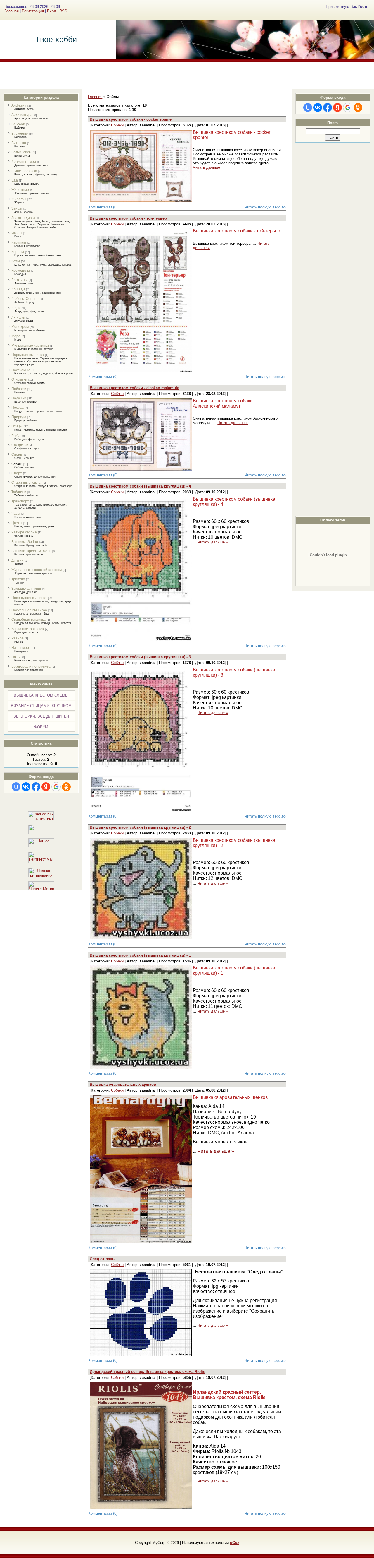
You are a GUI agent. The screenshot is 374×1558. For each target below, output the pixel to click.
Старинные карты (26, 482)
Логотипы (19, 280)
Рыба (15, 436)
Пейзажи (18, 389)
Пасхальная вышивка (29, 610)
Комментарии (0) (102, 207)
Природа (18, 417)
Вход (51, 11)
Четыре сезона (24, 532)
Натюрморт (21, 648)
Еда (14, 180)
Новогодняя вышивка (29, 598)
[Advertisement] (187, 75)
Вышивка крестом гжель (31, 551)
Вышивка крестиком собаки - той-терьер (128, 218)
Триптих (18, 579)
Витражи (18, 143)
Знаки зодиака (23, 218)
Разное (17, 638)
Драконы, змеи (23, 162)
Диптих (17, 560)
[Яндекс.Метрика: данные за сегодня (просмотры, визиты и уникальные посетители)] (41, 885)
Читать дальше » (208, 167)
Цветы (16, 523)
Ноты (15, 657)
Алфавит (18, 105)
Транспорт (20, 501)
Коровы (17, 252)
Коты (15, 261)
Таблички (18, 492)
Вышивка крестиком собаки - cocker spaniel (131, 119)
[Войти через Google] (56, 786)
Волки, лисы (21, 152)
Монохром (20, 327)
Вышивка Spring (24, 542)
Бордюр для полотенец (31, 666)
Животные (20, 190)
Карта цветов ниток (27, 629)
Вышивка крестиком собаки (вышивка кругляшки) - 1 (140, 955)
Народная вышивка (27, 355)
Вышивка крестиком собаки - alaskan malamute (134, 388)
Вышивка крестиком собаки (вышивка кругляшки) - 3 (140, 657)
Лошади (18, 289)
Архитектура (21, 115)
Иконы (16, 233)
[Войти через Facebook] (36, 786)
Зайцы (16, 208)
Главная (11, 11)
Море (15, 336)
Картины (18, 242)
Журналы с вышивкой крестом (36, 570)
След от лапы (102, 1259)
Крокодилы (20, 270)
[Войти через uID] (16, 786)
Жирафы (18, 199)
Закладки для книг (26, 588)
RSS (63, 11)
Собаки (16, 464)
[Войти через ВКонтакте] (26, 786)
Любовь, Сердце (25, 299)
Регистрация (33, 11)
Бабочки (18, 124)
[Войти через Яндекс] (45, 786)
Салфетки (19, 445)
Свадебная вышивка (28, 620)
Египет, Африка (24, 171)
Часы (15, 514)
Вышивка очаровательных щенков (123, 1084)
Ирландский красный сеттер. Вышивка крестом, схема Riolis (147, 1371)
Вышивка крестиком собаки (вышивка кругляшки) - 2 (140, 827)
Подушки (18, 398)
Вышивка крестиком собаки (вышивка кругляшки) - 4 (140, 486)
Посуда (17, 408)
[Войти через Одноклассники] (66, 786)
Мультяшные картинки (30, 345)
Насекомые (20, 370)
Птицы (16, 426)
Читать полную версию (265, 207)
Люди (15, 308)
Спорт (16, 473)
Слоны (17, 454)
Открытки (19, 379)
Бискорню (19, 133)
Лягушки (18, 317)
